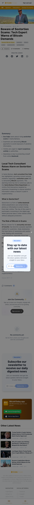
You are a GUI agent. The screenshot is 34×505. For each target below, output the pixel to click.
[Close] (31, 232)
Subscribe (19, 266)
